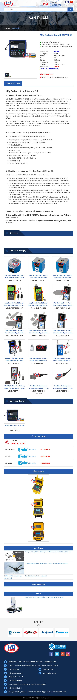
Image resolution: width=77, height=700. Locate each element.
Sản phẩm (16, 28)
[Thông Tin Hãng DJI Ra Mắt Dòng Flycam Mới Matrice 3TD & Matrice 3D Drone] (14, 560)
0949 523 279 (55, 5)
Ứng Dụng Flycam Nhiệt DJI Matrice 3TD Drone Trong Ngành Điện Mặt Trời (46, 563)
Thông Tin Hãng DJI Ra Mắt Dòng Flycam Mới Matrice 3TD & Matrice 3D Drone (48, 552)
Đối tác (38, 622)
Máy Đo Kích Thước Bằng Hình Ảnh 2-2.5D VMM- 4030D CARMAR (44, 597)
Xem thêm (38, 393)
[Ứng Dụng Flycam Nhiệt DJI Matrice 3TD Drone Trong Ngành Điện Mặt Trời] (14, 573)
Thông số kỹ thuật (13, 84)
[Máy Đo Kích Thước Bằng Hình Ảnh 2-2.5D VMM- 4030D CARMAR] (14, 613)
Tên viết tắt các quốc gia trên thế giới (36, 576)
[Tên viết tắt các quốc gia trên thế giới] (14, 578)
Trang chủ (7, 28)
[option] (38, 485)
